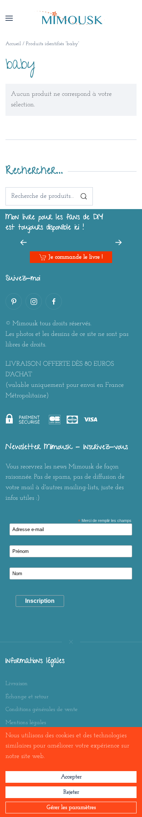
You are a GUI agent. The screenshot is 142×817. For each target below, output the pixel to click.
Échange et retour (26, 697)
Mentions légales (25, 723)
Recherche (84, 196)
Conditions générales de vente (41, 709)
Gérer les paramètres (71, 807)
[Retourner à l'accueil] (71, 18)
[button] (9, 18)
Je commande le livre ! (75, 257)
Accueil (13, 44)
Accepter (71, 777)
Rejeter (71, 792)
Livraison (16, 684)
